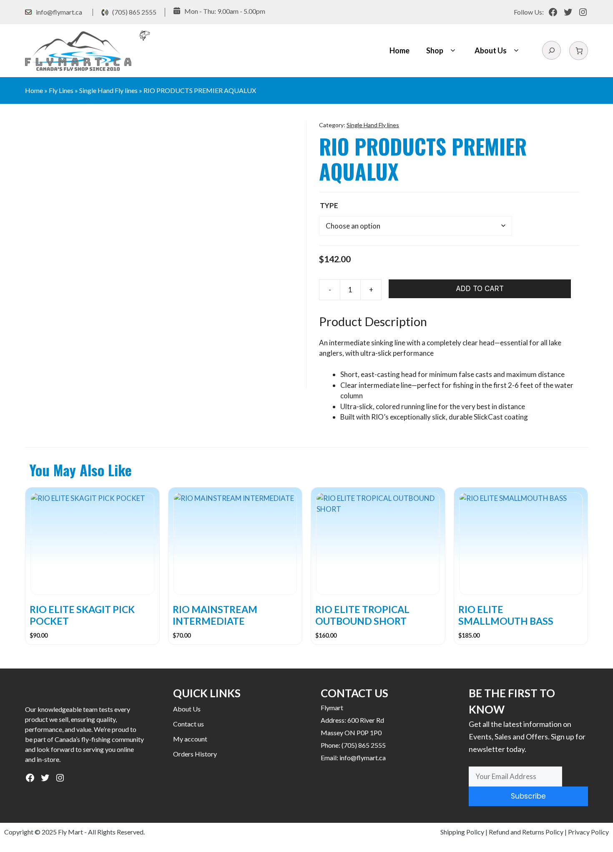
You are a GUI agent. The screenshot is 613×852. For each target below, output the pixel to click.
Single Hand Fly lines (108, 90)
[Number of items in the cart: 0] (578, 50)
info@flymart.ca (59, 12)
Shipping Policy (462, 832)
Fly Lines (61, 90)
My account (190, 739)
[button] (452, 50)
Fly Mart (70, 832)
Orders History (195, 754)
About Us (491, 50)
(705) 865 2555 (134, 12)
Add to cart (480, 288)
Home (399, 50)
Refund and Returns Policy (526, 832)
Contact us (188, 724)
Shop (434, 50)
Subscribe (528, 796)
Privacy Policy (588, 832)
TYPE (329, 205)
